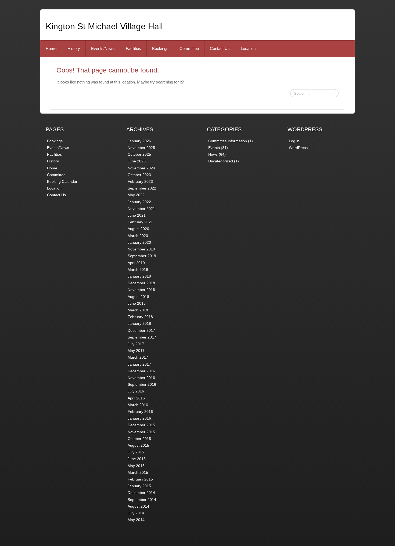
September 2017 (142, 337)
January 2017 (139, 364)
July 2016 (136, 391)
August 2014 (138, 506)
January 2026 (139, 141)
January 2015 (139, 486)
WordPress (298, 147)
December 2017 (141, 330)
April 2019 (136, 263)
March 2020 (138, 236)
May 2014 (136, 520)
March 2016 (138, 405)
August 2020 (138, 229)
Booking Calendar (62, 181)
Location (248, 48)
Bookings (160, 48)
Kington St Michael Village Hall (104, 26)
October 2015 (139, 438)
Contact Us (220, 48)
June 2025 (137, 161)
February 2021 (140, 222)
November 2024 (141, 168)
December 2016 (141, 371)
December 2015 (141, 425)
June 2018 (137, 303)
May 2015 (136, 466)
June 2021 (137, 215)
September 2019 (142, 256)
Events (214, 147)
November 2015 (141, 432)
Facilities (133, 48)
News (213, 154)
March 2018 (138, 310)
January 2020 (139, 242)
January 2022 (139, 202)
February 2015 (140, 479)
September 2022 (142, 188)
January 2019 (139, 276)
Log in (294, 141)
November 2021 (141, 208)
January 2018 (139, 323)
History (73, 48)
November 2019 (141, 249)
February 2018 (140, 317)
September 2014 (142, 499)
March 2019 (138, 269)
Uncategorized (220, 161)
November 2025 (141, 147)
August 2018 (138, 296)
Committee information (227, 141)
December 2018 (141, 283)
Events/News (103, 48)
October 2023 (139, 175)
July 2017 (136, 344)
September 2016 (142, 384)
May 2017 (136, 350)
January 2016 (139, 418)
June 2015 (137, 459)
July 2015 (136, 452)
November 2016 (141, 378)
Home (51, 48)
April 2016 (136, 398)
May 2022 (136, 195)
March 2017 (138, 357)
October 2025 (139, 154)
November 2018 (141, 289)
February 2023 (140, 181)
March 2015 (138, 472)
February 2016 (140, 411)
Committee (189, 48)
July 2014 (136, 513)
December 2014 (141, 492)
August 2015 (138, 445)
